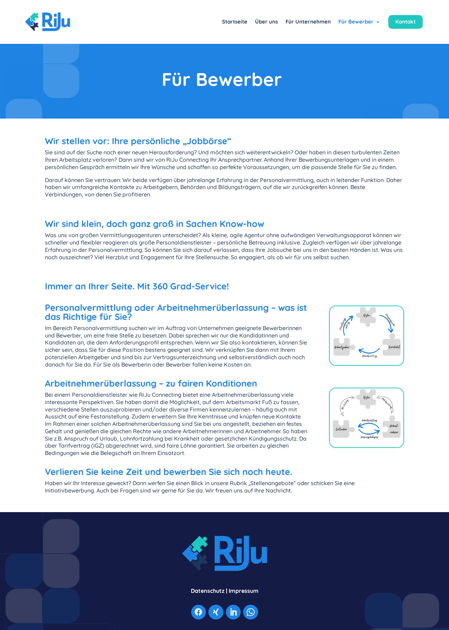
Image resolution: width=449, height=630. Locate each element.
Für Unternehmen (308, 21)
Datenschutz (207, 590)
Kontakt (405, 21)
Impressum (244, 590)
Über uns (266, 21)
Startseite (234, 21)
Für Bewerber (356, 21)
